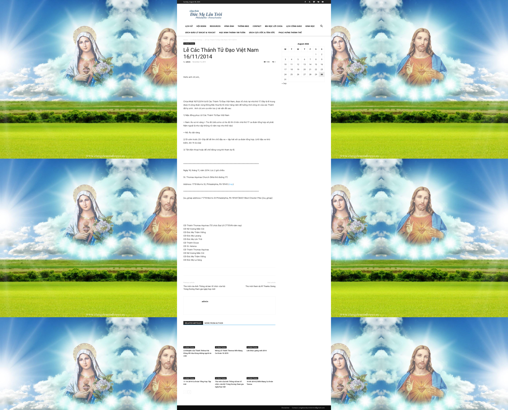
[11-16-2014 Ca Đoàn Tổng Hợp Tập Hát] (197, 369)
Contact (257, 26)
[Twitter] (310, 2)
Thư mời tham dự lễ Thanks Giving (260, 286)
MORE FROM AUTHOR (214, 323)
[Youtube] (323, 2)
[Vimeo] (314, 2)
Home (185, 40)
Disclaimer (285, 408)
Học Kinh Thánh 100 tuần (232, 32)
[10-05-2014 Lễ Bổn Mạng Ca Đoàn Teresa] (261, 369)
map (231, 184)
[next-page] (189, 392)
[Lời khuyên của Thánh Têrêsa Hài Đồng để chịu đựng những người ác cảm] (197, 338)
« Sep (284, 83)
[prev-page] (185, 392)
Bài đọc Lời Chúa (273, 26)
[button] (321, 26)
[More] (198, 67)
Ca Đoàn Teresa (196, 40)
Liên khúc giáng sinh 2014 (256, 351)
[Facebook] (305, 2)
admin (188, 62)
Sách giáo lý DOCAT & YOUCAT (200, 32)
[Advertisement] (229, 93)
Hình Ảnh (229, 26)
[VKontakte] (318, 2)
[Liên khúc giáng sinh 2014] (261, 338)
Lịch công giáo (294, 26)
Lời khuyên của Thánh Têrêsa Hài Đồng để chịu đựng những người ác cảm (197, 353)
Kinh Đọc (310, 26)
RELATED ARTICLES (193, 323)
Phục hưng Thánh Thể (290, 32)
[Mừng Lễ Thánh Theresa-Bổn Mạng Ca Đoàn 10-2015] (229, 338)
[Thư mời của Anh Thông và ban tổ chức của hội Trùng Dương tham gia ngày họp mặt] (229, 369)
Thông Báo (243, 26)
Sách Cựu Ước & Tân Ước (262, 32)
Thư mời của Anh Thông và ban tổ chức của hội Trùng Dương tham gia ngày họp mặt (204, 287)
